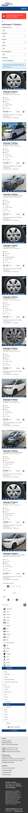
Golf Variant (7, 687)
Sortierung (4, 57)
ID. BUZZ (6, 689)
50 (13, 586)
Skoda (8, 659)
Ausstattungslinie (6, 51)
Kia (7, 640)
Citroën (8, 617)
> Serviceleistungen (7, 770)
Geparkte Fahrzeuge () (14, 727)
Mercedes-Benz (10, 642)
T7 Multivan (7, 704)
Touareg (6, 717)
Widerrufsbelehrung (10, 785)
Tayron (5, 712)
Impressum (14, 782)
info (3, 21)
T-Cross (6, 697)
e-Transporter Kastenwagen (11, 682)
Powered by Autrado (18, 811)
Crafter (6, 677)
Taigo (5, 709)
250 (20, 586)
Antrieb (4, 45)
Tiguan (5, 714)
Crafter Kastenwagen (9, 679)
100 (16, 586)
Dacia (7, 623)
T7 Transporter (7, 707)
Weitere (8, 723)
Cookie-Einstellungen (10, 787)
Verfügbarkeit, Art (6, 27)
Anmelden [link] (14, 730)
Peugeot (8, 654)
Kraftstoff (4, 33)
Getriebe (4, 39)
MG (7, 645)
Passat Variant (7, 692)
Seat (7, 656)
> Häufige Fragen (6, 774)
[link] (23, 111)
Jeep (7, 637)
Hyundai (8, 634)
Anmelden (7, 782)
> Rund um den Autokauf (8, 768)
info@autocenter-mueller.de (13, 751)
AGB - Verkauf (8, 784)
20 (10, 586)
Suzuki (8, 662)
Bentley (8, 614)
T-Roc (5, 699)
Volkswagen (9, 668)
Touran (6, 719)
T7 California (7, 702)
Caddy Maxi (7, 674)
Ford (7, 631)
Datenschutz (19, 785)
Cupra (7, 620)
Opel (7, 651)
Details (18, 111)
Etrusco (8, 625)
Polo (5, 694)
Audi (7, 611)
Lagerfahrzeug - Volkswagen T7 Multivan (14, 95)
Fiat (7, 628)
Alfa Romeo (9, 609)
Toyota (8, 665)
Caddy (5, 672)
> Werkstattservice (6, 772)
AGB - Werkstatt (17, 784)
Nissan (8, 648)
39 (19, 599)
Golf (5, 684)
